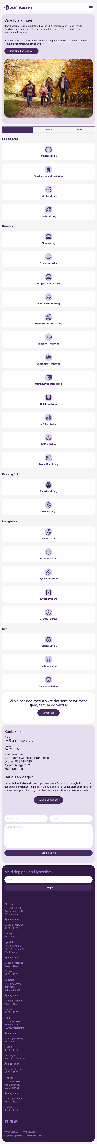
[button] (48, 800)
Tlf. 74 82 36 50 (12, 908)
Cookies (41, 1136)
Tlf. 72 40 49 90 (12, 946)
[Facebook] (7, 1122)
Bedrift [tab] (79, 129)
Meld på (48, 887)
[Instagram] (16, 1122)
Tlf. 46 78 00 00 (12, 983)
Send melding (48, 852)
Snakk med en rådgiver (21, 51)
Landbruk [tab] (48, 129)
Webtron (31, 1131)
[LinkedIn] (12, 1122)
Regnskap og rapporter (14, 1136)
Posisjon (14, 1131)
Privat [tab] (18, 129)
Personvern (31, 1136)
